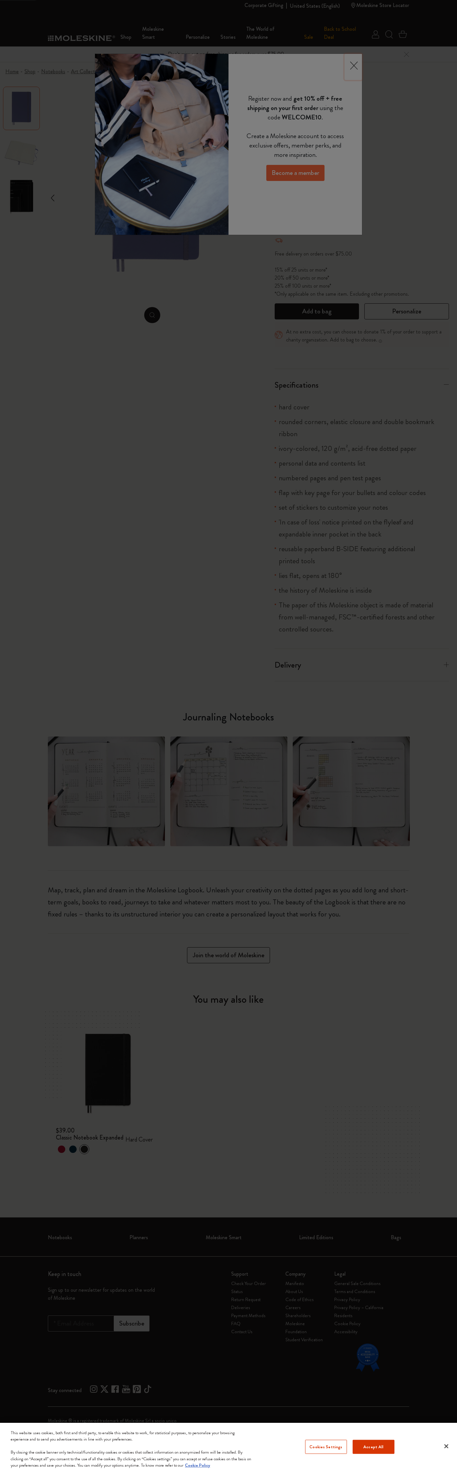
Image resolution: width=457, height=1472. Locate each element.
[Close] (446, 1446)
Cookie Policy (197, 1465)
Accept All (373, 1447)
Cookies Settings (325, 1447)
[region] (228, 1447)
